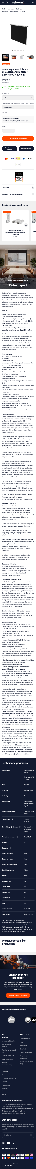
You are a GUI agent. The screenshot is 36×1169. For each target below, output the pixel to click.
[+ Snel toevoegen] (26, 225)
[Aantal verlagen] (4, 131)
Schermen (11, 9)
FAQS (21, 1042)
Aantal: (4, 127)
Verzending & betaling (8, 1041)
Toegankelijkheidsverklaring (27, 1063)
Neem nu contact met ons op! (18, 995)
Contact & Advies (25, 1038)
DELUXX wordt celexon (9, 1078)
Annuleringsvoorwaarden (9, 1051)
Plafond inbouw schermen (18, 11)
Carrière (4, 1081)
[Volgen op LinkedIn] (13, 1143)
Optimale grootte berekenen (27, 148)
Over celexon (6, 1075)
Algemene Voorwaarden (6, 1090)
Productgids (23, 1045)
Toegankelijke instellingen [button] (24, 1057)
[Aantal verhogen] (12, 131)
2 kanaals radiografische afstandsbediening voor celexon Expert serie (15, 232)
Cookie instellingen (26, 1052)
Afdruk (4, 1094)
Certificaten (23, 1049)
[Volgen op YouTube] (8, 1143)
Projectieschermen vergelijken (9, 148)
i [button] (12, 819)
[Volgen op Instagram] (3, 1143)
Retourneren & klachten (6, 1045)
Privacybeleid (6, 1085)
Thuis (3, 9)
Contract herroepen (8, 1056)
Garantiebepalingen (8, 1059)
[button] (5, 57)
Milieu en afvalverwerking (7, 1064)
